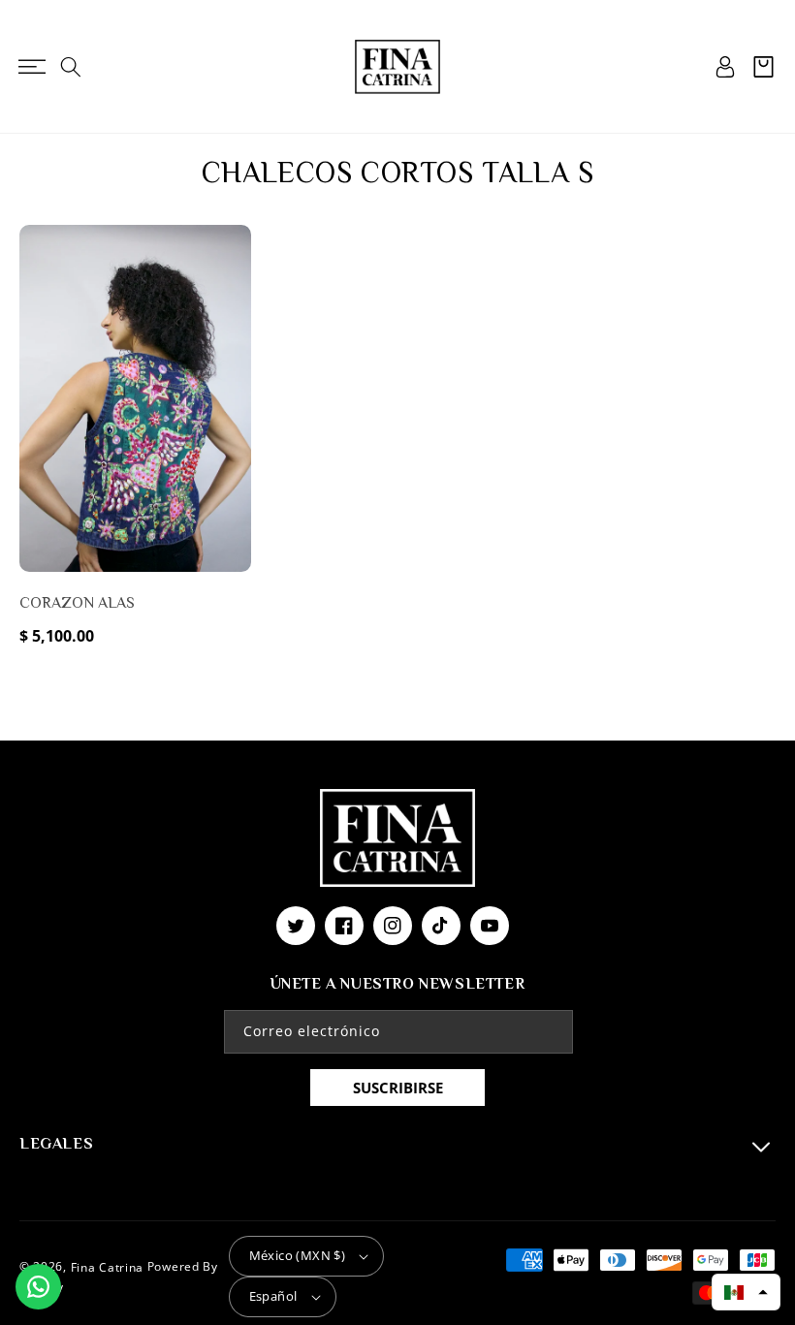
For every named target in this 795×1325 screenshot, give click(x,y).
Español (273, 1296)
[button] (31, 67)
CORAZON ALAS (77, 603)
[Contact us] (38, 1286)
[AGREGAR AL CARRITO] (232, 336)
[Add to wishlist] (232, 253)
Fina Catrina (109, 1266)
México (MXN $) (297, 1255)
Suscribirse (398, 1087)
